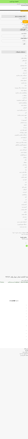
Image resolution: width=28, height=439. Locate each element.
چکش (25, 212)
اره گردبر (25, 97)
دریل (26, 85)
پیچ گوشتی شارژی (23, 102)
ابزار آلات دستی (23, 149)
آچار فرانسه (24, 204)
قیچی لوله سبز (23, 130)
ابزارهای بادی (24, 137)
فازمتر (25, 202)
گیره (26, 167)
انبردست (25, 192)
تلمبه (25, 184)
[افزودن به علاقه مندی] (14, 274)
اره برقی (25, 72)
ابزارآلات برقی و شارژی (21, 75)
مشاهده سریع (22, 274)
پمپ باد (25, 127)
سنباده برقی (24, 58)
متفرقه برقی (24, 105)
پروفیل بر (24, 95)
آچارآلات (25, 189)
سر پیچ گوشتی (23, 154)
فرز (26, 112)
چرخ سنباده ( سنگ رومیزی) (21, 87)
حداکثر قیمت (24, 38)
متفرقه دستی (24, 152)
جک (26, 63)
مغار (26, 159)
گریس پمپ (24, 207)
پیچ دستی (25, 164)
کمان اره (25, 179)
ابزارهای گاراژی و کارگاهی (21, 145)
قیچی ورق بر (24, 209)
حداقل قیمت (24, 33)
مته (26, 55)
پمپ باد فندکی (23, 122)
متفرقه (25, 147)
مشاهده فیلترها (23, 237)
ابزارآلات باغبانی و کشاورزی (21, 135)
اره (26, 199)
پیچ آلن (25, 70)
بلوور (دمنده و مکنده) (22, 115)
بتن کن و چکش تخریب (22, 110)
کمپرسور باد (24, 120)
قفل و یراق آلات (23, 132)
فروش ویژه (24, 20)
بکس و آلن (24, 187)
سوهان (25, 162)
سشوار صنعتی (23, 80)
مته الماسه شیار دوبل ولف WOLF (16, 277)
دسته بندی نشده (23, 226)
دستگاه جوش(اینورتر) (22, 224)
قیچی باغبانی (24, 177)
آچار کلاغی (24, 60)
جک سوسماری (23, 65)
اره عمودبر (24, 78)
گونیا (26, 219)
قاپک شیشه (24, 214)
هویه (26, 117)
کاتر (26, 197)
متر (26, 182)
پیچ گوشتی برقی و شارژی (21, 92)
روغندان (25, 157)
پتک (26, 169)
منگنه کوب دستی (23, 172)
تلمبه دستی (24, 68)
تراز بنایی (25, 216)
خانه (27, 232)
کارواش (25, 107)
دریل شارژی (24, 82)
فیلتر (24, 43)
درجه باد (25, 140)
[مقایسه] (18, 274)
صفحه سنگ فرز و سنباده (21, 142)
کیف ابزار (24, 174)
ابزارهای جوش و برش (22, 221)
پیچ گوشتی (24, 194)
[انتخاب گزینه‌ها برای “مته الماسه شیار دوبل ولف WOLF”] (26, 274)
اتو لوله (25, 125)
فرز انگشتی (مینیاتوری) (22, 100)
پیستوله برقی (24, 90)
